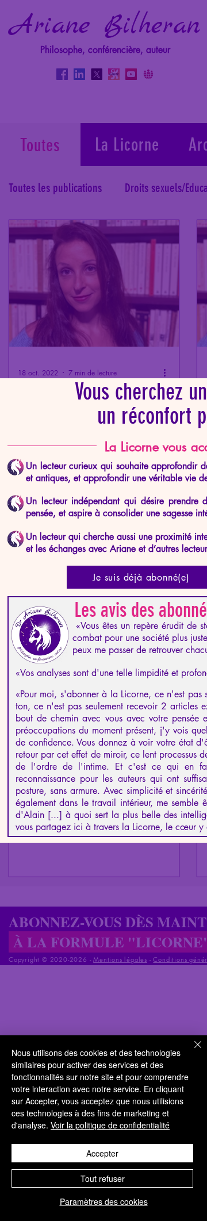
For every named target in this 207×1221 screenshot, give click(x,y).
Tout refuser (102, 1178)
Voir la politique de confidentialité (110, 1125)
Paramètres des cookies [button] (104, 1201)
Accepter (102, 1153)
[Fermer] (191, 1051)
